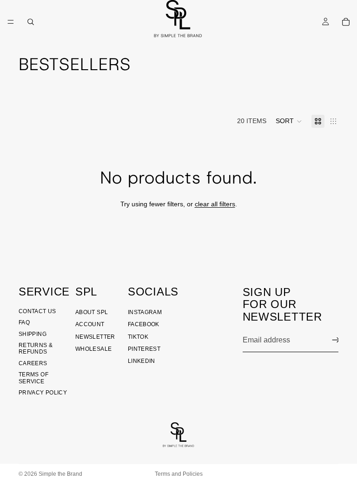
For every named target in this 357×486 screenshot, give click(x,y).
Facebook (143, 324)
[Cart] (346, 22)
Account (90, 324)
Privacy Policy (43, 392)
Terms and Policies (179, 474)
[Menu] (10, 22)
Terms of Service (33, 377)
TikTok (138, 337)
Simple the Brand (60, 474)
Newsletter (95, 337)
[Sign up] (336, 340)
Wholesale (93, 349)
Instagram (145, 312)
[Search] (30, 22)
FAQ (24, 322)
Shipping (32, 334)
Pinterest (144, 349)
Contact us (37, 311)
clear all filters (215, 204)
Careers (33, 363)
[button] (289, 121)
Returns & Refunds (36, 348)
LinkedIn (141, 361)
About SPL (91, 312)
